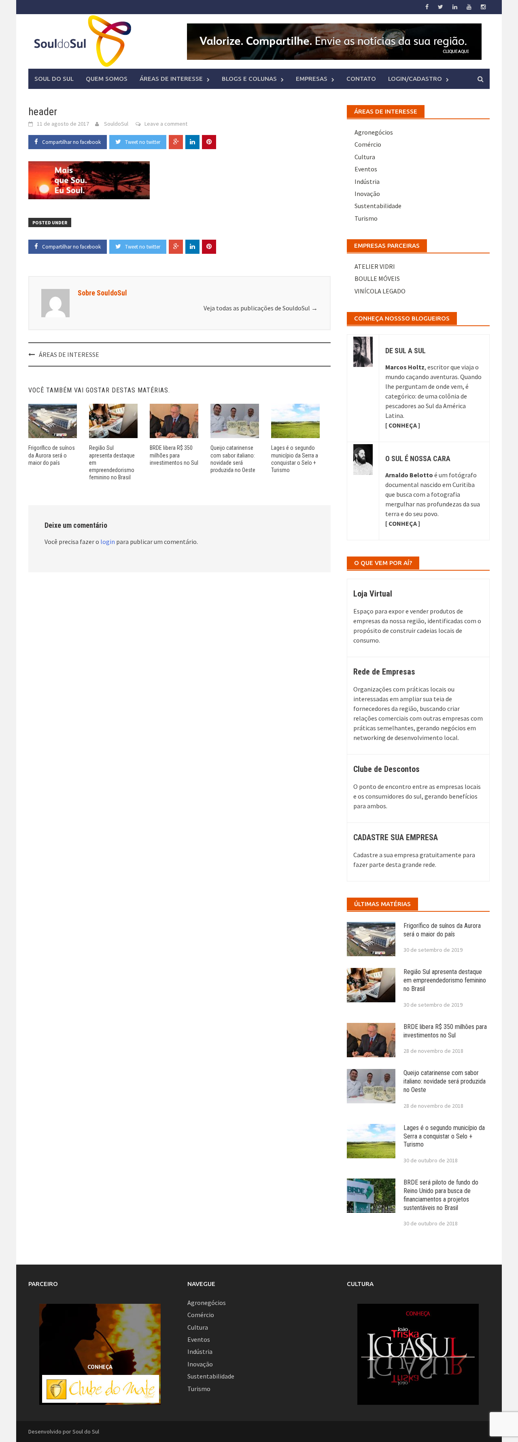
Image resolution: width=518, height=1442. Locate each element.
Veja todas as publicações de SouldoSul (261, 308)
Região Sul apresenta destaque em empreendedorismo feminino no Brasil (444, 980)
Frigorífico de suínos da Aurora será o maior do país (51, 455)
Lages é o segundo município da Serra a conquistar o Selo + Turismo (444, 1136)
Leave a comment (165, 123)
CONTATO (361, 78)
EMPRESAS (311, 78)
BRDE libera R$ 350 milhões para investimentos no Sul (174, 455)
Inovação (367, 194)
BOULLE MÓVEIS (377, 278)
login (107, 542)
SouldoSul (116, 123)
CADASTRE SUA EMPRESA (395, 837)
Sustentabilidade (378, 206)
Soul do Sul (54, 78)
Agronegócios (374, 132)
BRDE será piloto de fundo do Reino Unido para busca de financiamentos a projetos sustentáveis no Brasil (440, 1194)
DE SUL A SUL (405, 350)
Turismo (366, 218)
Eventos (366, 169)
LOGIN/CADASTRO (415, 78)
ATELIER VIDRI (375, 266)
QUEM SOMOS (106, 78)
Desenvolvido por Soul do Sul (63, 1431)
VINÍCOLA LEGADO (380, 291)
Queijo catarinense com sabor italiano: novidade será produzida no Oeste (444, 1081)
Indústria (367, 181)
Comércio (368, 144)
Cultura (365, 157)
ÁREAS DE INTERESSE (171, 78)
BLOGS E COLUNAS (249, 78)
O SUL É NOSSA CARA (417, 458)
